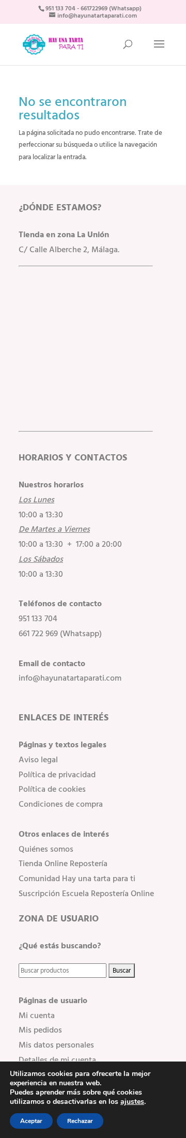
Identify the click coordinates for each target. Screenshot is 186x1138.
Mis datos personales (56, 1045)
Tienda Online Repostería (63, 863)
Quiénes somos (46, 849)
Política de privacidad (57, 774)
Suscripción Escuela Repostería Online (86, 893)
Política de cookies (52, 789)
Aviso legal (38, 759)
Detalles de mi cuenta (57, 1060)
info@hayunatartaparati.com (70, 678)
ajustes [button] (132, 1101)
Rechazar (80, 1121)
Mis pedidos (40, 1030)
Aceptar (31, 1121)
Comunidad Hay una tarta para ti (77, 878)
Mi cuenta (37, 1015)
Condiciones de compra (61, 804)
